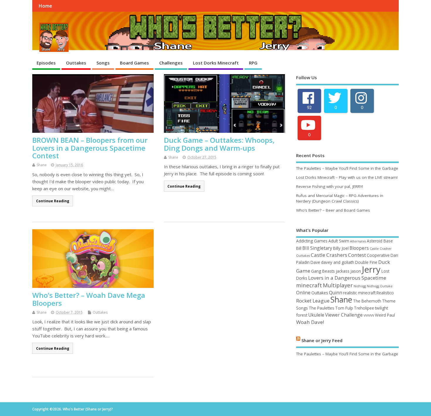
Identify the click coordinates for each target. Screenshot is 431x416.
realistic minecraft (359, 293)
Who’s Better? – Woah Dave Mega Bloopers (88, 299)
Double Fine (366, 262)
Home (45, 6)
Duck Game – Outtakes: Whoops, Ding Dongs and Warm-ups (219, 143)
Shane (42, 164)
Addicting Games (312, 241)
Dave (315, 262)
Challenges (171, 63)
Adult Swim (338, 241)
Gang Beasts (323, 271)
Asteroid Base (380, 241)
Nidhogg (360, 286)
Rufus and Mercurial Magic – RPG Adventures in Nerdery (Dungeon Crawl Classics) (339, 198)
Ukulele (316, 315)
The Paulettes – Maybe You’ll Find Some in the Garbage (347, 168)
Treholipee (364, 308)
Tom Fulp (344, 308)
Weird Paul (385, 315)
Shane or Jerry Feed (321, 340)
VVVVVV (369, 315)
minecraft (309, 285)
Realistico (385, 293)
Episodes (46, 63)
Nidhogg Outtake (380, 286)
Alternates (358, 241)
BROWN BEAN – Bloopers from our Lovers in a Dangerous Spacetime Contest (89, 147)
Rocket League (313, 300)
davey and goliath (337, 262)
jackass (342, 271)
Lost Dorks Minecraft (216, 63)
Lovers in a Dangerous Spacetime (347, 277)
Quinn (335, 292)
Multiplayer (338, 285)
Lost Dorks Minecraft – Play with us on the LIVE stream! (347, 177)
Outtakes (76, 63)
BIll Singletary (317, 248)
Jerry (371, 269)
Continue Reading (52, 200)
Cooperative (378, 255)
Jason (355, 271)
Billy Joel (341, 248)
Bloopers (359, 248)
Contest (357, 255)
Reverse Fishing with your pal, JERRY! (329, 186)
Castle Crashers (329, 255)
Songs (103, 63)
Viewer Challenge (344, 315)
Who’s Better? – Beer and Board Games (333, 210)
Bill (298, 248)
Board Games (134, 63)
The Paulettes (321, 308)
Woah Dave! (310, 322)
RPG (253, 63)
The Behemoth (367, 301)
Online (303, 292)
